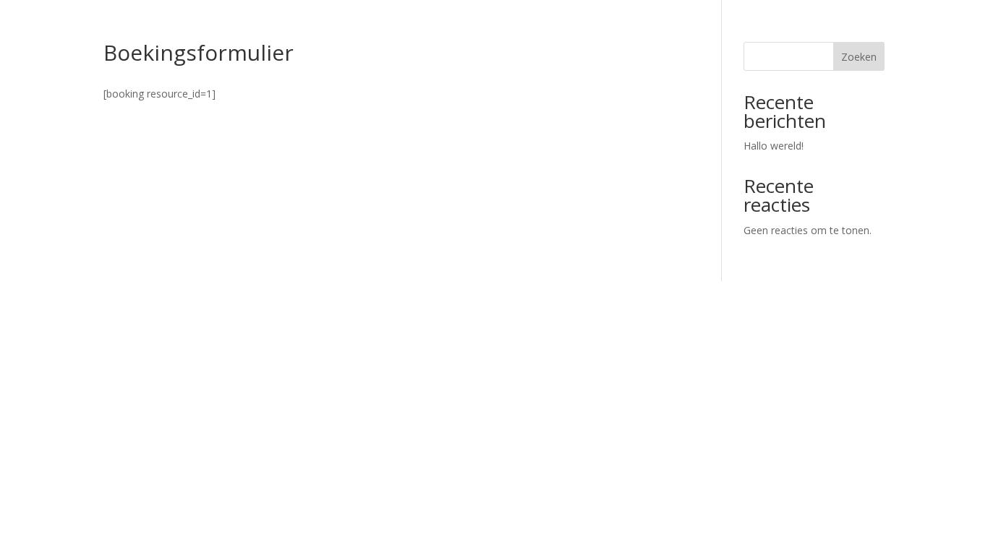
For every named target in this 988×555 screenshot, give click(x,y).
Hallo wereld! (774, 145)
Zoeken (859, 57)
